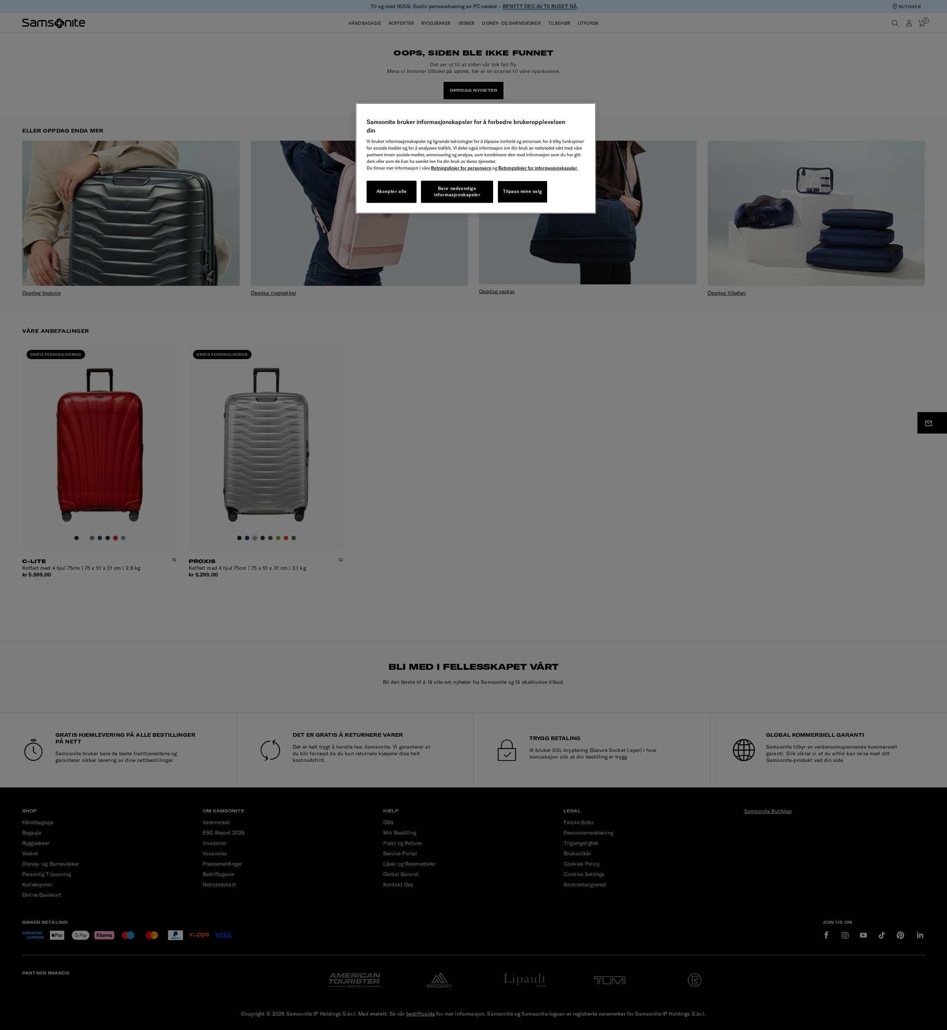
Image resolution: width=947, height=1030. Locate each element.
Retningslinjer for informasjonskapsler (537, 168)
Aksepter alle (392, 191)
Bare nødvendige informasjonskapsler (457, 191)
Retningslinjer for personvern (461, 168)
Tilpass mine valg (522, 191)
